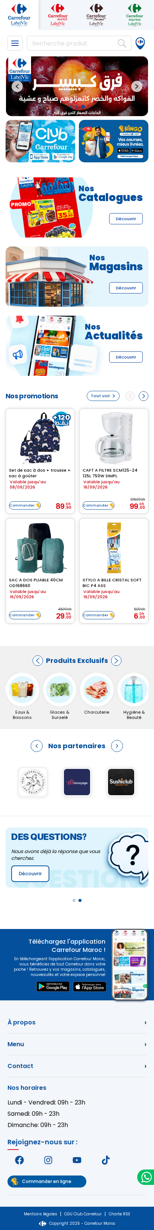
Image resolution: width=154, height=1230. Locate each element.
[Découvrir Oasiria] (121, 782)
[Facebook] (19, 1160)
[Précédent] (38, 660)
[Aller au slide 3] (83, 107)
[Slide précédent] (17, 86)
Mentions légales (40, 1214)
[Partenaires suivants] (117, 746)
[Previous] (130, 396)
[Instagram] (48, 1160)
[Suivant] (116, 660)
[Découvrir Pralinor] (77, 782)
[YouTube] (77, 1160)
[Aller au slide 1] (70, 106)
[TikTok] (105, 1160)
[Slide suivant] (136, 86)
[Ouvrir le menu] (14, 43)
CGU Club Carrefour (83, 1214)
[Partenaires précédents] (37, 746)
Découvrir (126, 219)
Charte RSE (119, 1214)
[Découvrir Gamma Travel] (33, 782)
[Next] (143, 396)
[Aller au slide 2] (76, 106)
